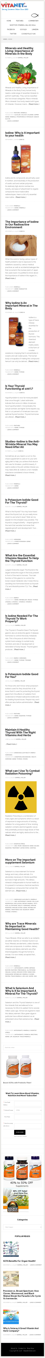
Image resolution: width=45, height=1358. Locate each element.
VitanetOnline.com (29, 1351)
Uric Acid (25, 976)
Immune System (17, 907)
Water (31, 976)
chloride (30, 114)
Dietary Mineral (27, 903)
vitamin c (15, 602)
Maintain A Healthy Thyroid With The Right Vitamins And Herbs (20, 732)
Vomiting (33, 848)
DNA (15, 846)
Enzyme (7, 970)
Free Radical (22, 970)
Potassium (29, 117)
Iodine (7, 117)
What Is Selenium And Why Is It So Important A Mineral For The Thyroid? (21, 991)
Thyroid (21, 372)
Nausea (36, 846)
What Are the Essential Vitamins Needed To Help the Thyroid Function (22, 558)
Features (17, 112)
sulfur (7, 119)
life (11, 1036)
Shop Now (30, 1348)
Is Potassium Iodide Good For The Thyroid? (21, 501)
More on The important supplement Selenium (20, 861)
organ (30, 600)
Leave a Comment (13, 121)
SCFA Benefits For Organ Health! (19, 1261)
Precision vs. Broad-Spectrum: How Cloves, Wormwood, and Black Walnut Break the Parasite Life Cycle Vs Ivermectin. (22, 1295)
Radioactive (23, 289)
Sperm (32, 909)
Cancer (29, 901)
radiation (22, 716)
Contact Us (22, 1348)
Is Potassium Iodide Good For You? (21, 675)
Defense (32, 968)
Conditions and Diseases (22, 757)
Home (5, 39)
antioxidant (22, 901)
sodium (36, 117)
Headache (25, 846)
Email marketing (17, 1136)
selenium (26, 909)
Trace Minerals (16, 976)
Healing (8, 972)
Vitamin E (29, 602)
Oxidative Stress (19, 844)
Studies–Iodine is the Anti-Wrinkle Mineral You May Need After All (22, 444)
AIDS (15, 901)
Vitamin (25, 759)
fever (20, 846)
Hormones (17, 539)
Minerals (24, 112)
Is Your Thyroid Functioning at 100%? (19, 387)
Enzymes (14, 970)
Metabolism (23, 600)
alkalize (17, 114)
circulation (18, 903)
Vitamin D (22, 602)
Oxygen (31, 974)
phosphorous (21, 117)
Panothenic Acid (16, 909)
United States (24, 848)
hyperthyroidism (20, 541)
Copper (36, 114)
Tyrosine (28, 660)
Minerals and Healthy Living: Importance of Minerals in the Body (19, 51)
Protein (7, 976)
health (33, 757)
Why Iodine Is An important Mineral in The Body (21, 305)
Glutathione (13, 905)
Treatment (15, 848)
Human (13, 972)
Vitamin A (8, 602)
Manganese (9, 974)
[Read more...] (34, 104)
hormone (8, 759)
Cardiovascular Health (22, 752)
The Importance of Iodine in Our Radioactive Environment (22, 224)
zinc (35, 976)
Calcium (24, 114)
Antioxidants (18, 968)
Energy (16, 597)
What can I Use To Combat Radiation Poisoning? (22, 772)
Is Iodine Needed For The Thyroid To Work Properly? (21, 618)
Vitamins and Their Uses (22, 6)
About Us (14, 1348)
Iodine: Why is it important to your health (22, 134)
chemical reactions (30, 1034)
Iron (33, 972)
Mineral (8, 909)
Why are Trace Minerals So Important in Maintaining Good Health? (22, 926)
